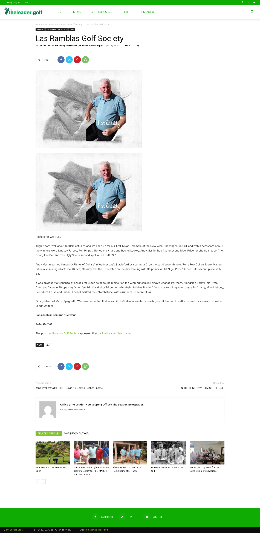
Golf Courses (100, 12)
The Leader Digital (15, 529)
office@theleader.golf (97, 529)
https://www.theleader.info (72, 409)
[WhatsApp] (85, 59)
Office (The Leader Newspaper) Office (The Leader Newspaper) (71, 45)
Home (59, 12)
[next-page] (43, 481)
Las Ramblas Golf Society (69, 24)
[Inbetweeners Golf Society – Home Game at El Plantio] (130, 453)
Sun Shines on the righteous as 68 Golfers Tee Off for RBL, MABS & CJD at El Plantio (91, 471)
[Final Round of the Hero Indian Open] (53, 453)
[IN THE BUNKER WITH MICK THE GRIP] (168, 453)
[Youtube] (253, 2)
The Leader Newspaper (116, 333)
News (76, 12)
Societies (49, 24)
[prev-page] (38, 481)
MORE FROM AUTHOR (76, 433)
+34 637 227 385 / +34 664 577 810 (54, 529)
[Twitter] (248, 2)
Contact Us (147, 12)
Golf (48, 345)
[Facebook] (242, 2)
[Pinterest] (77, 59)
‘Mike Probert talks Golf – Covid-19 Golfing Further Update (69, 388)
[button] (252, 12)
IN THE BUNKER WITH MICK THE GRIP (202, 388)
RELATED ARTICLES (49, 433)
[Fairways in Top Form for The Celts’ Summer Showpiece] (207, 453)
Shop (126, 12)
